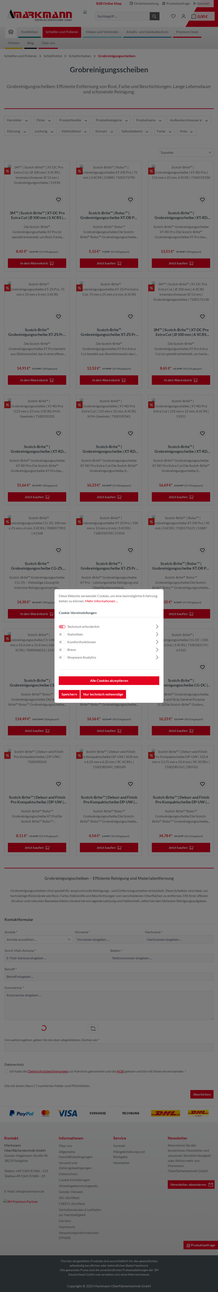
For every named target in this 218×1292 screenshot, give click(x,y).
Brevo (71, 650)
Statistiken (75, 634)
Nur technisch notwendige (103, 694)
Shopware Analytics (81, 657)
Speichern (69, 694)
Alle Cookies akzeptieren (109, 681)
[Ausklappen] (157, 626)
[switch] (62, 634)
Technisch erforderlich (83, 627)
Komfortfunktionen (81, 642)
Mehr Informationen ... (101, 601)
